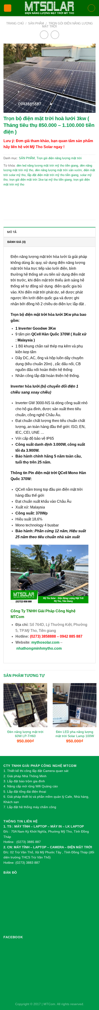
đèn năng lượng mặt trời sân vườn (58, 170)
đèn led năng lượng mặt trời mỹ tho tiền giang (47, 165)
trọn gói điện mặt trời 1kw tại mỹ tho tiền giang (40, 179)
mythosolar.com (45, 642)
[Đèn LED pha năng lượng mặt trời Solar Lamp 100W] (74, 705)
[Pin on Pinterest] (48, 195)
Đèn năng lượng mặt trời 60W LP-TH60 (25, 734)
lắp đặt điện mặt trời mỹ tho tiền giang (52, 175)
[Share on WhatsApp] (8, 195)
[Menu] (7, 8)
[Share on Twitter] (28, 195)
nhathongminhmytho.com (39, 648)
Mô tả (12, 232)
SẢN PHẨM (36, 23)
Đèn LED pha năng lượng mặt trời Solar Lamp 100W (74, 734)
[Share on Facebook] (18, 195)
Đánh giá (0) (16, 242)
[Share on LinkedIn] (58, 195)
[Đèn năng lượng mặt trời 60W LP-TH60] (25, 705)
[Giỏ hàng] (91, 8)
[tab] (49, 232)
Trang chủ (15, 23)
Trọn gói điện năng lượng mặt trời (67, 25)
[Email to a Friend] (38, 195)
